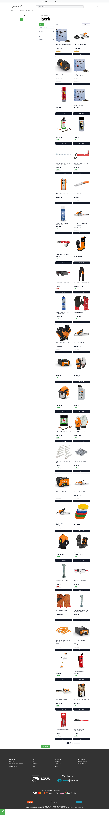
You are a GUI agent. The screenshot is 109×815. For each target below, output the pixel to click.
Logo (33, 761)
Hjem (42, 15)
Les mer (63, 292)
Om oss (27, 10)
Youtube (33, 768)
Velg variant (81, 262)
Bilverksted (21, 10)
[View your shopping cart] (97, 6)
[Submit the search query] (40, 27)
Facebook (33, 764)
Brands (45, 15)
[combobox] (60, 6)
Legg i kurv (64, 54)
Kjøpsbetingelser (57, 761)
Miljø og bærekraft (35, 763)
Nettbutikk (13, 10)
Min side (33, 10)
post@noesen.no (14, 766)
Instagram (33, 766)
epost (80, 763)
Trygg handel (57, 764)
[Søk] (37, 7)
